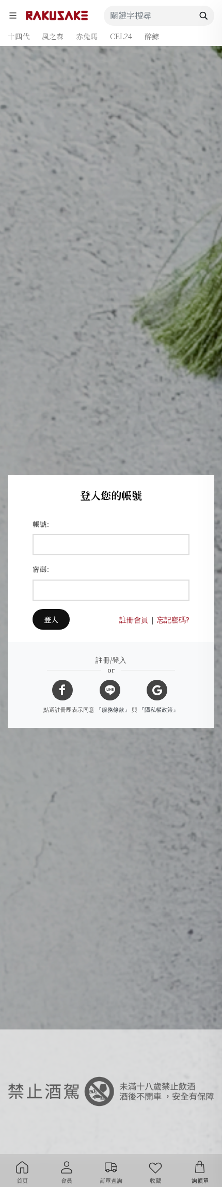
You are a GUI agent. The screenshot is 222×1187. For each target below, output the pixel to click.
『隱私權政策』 (159, 709)
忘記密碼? (173, 619)
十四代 (18, 36)
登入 (51, 619)
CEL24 (121, 36)
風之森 (53, 36)
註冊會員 (133, 619)
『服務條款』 (113, 709)
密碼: (41, 569)
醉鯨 (152, 36)
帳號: (41, 524)
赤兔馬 (87, 36)
